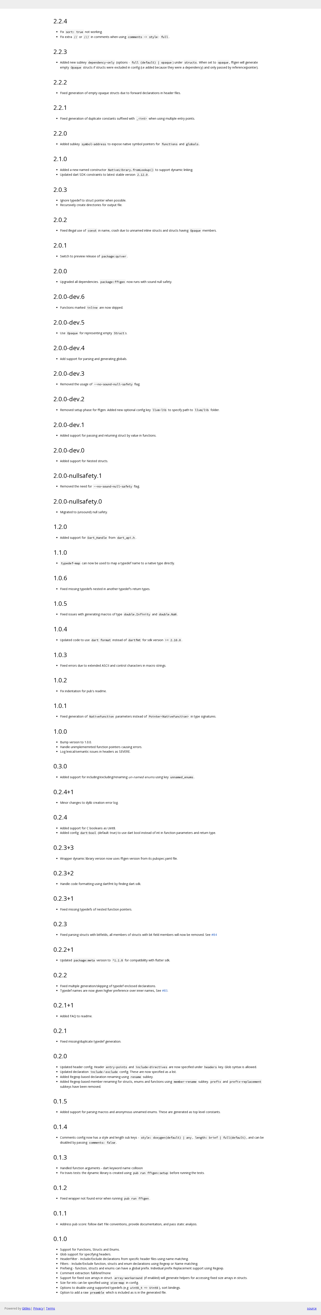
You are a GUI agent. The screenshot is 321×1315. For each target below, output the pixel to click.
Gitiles (26, 1308)
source (312, 1308)
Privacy (38, 1308)
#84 (214, 935)
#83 (164, 990)
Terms (50, 1308)
